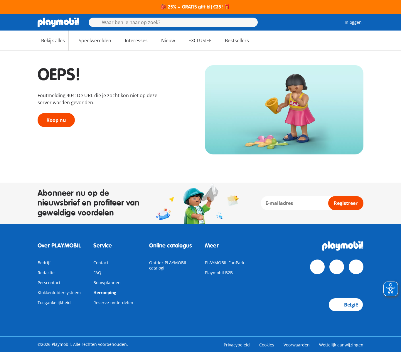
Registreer (346, 203)
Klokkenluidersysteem (59, 292)
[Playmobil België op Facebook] (317, 267)
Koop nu (56, 120)
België (351, 305)
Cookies (266, 345)
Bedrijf (44, 262)
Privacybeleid (237, 345)
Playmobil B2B (219, 272)
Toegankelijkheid (54, 302)
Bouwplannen (107, 282)
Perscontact (49, 282)
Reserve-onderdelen (113, 302)
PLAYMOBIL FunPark (224, 262)
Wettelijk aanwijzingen (341, 345)
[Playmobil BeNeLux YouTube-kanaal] (336, 267)
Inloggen (353, 22)
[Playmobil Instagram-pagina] (356, 267)
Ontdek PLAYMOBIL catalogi (168, 265)
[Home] (58, 22)
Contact (100, 262)
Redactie (46, 272)
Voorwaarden (297, 345)
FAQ (97, 272)
